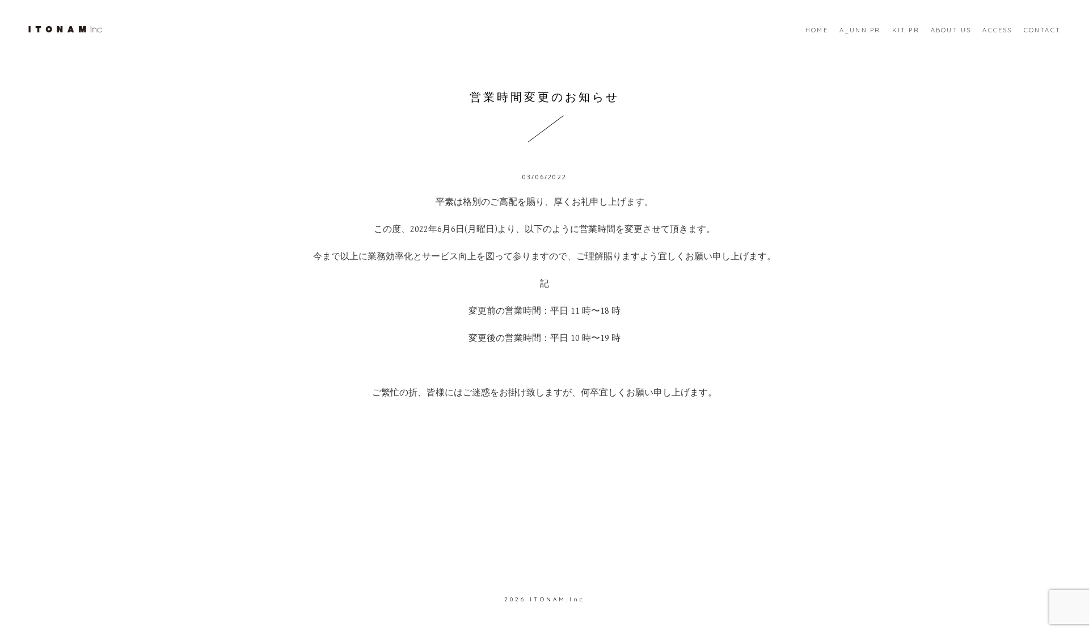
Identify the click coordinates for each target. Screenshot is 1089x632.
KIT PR (905, 30)
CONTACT (1042, 30)
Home (816, 30)
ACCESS (997, 30)
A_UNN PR (860, 30)
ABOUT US (951, 30)
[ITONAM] (65, 28)
